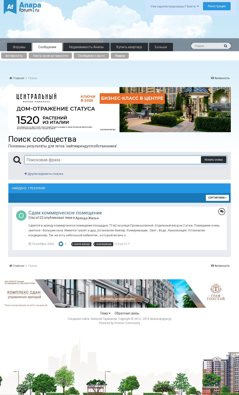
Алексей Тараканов (104, 319)
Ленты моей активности (50, 55)
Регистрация (217, 6)
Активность (14, 55)
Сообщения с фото (91, 55)
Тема (104, 313)
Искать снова (214, 159)
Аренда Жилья (87, 218)
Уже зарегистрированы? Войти (174, 6)
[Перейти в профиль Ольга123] (21, 215)
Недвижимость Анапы (86, 47)
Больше (161, 47)
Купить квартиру (129, 47)
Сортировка (216, 197)
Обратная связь (127, 313)
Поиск (120, 55)
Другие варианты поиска (45, 174)
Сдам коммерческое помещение (65, 213)
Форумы (19, 47)
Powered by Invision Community (119, 323)
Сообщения (47, 47)
